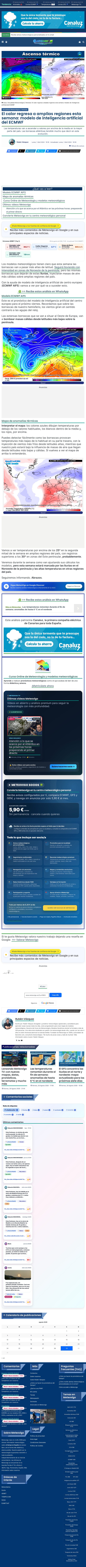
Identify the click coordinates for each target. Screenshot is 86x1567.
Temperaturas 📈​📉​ (48, 4)
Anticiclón (71, 1418)
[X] (16, 1040)
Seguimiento (72, 1548)
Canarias (72, 1444)
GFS (75, 1477)
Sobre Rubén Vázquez (37, 1380)
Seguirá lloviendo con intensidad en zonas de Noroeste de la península (41, 269)
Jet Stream (71, 1484)
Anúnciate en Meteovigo (38, 1405)
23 (78, 1344)
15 (66, 1340)
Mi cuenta (33, 1392)
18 (19, 1344)
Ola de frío (71, 1516)
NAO (71, 1505)
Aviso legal (33, 1439)
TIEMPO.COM (6, 1497)
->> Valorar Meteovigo (25, 939)
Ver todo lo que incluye (14, 920)
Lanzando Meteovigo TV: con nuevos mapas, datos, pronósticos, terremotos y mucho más (14, 1076)
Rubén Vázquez (22, 142)
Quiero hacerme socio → (63, 766)
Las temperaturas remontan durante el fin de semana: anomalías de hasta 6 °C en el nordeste (43, 1074)
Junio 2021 (71, 1487)
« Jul (3, 1358)
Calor (43, 986)
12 (31, 1340)
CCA (71, 1447)
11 (19, 1340)
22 (67, 1344)
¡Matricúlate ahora (43, 685)
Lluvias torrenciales (71, 1498)
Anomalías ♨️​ (17, 4)
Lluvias (71, 1491)
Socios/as (33, 1401)
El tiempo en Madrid (71, 1468)
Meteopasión (34, 1398)
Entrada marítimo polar (71, 1472)
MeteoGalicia (6, 1487)
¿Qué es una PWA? (36, 1388)
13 (43, 1340)
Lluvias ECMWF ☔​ (31, 4)
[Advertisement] (43, 170)
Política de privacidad (37, 1436)
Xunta (4, 1490)
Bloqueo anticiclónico (71, 1425)
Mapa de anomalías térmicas (18, 196)
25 (19, 1348)
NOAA (4, 1500)
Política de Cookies (36, 1446)
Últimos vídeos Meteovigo (17, 204)
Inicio (5, 102)
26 (31, 1348)
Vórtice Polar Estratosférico (71, 1560)
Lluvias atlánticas (71, 1495)
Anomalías (71, 1410)
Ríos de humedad (71, 1545)
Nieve (71, 1509)
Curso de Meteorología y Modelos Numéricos (49, 1028)
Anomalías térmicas (71, 1414)
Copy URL (55, 995)
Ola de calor (71, 1512)
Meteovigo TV (76, 4)
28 (55, 1348)
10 (7, 1340)
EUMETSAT (5, 1503)
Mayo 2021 (71, 1502)
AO (71, 1421)
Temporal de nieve (71, 1552)
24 (7, 1348)
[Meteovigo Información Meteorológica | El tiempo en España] (43, 42)
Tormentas (71, 1556)
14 (55, 1340)
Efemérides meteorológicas (72, 1463)
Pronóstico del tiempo (71, 1525)
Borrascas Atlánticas (72, 1430)
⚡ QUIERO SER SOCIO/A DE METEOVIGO (60, 908)
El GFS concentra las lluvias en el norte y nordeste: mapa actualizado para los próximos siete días (71, 1074)
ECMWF (71, 1459)
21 (55, 1344)
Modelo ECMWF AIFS (14, 192)
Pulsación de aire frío (72, 1540)
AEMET (4, 1493)
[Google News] (47, 1003)
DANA (71, 1456)
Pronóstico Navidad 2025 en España (72, 1530)
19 (31, 1344)
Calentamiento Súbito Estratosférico (71, 1435)
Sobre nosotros (35, 1376)
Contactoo (33, 1373)
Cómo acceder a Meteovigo (68, 1387)
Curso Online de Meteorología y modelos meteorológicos (34, 200)
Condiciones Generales (38, 1442)
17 (7, 1344)
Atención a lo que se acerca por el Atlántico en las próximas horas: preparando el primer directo (44, 210)
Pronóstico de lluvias (72, 1520)
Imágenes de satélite (71, 1480)
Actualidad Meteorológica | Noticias (19, 102)
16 (78, 1340)
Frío (67, 1477)
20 (43, 1344)
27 (43, 1348)
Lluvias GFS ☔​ (63, 4)
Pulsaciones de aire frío (71, 1535)
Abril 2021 (71, 1407)
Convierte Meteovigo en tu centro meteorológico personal (34, 215)
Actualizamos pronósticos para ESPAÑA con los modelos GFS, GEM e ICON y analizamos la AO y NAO (14, 1413)
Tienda (32, 1395)
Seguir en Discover (73, 586)
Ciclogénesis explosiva (71, 1451)
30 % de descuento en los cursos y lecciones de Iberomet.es (33, 35)
